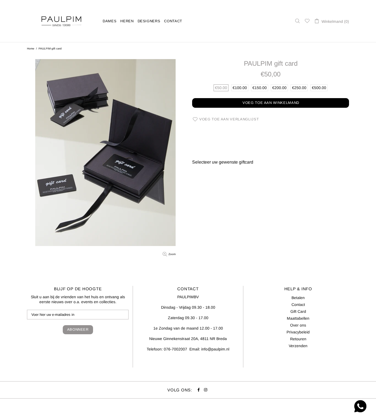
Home (30, 48)
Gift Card (298, 311)
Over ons (298, 325)
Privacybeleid (298, 332)
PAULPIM (61, 21)
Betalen (298, 297)
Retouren (298, 339)
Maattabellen (298, 318)
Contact (298, 304)
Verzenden (298, 346)
